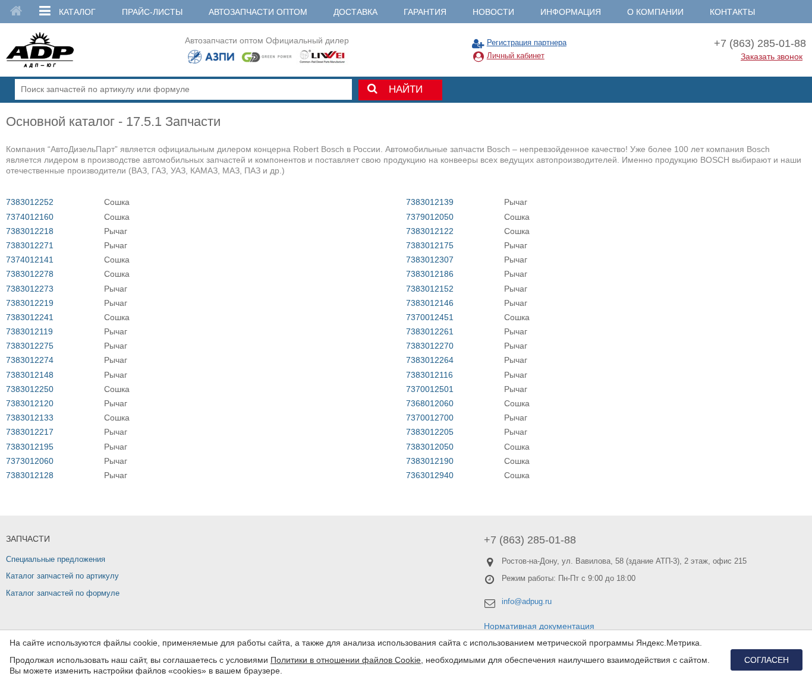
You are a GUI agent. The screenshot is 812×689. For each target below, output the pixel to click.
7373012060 (29, 461)
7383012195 (29, 446)
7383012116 (429, 375)
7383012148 (29, 375)
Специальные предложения (55, 559)
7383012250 (29, 389)
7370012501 (430, 389)
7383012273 (29, 288)
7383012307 (430, 259)
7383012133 (29, 417)
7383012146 (430, 303)
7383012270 (430, 345)
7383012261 (430, 331)
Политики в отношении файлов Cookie (345, 660)
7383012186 (430, 274)
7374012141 (29, 259)
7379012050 (430, 217)
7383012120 (29, 403)
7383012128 (29, 475)
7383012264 (430, 360)
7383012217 (29, 432)
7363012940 (430, 475)
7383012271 (29, 245)
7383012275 (29, 345)
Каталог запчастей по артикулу (62, 575)
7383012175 (430, 245)
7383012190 (430, 461)
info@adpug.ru (527, 601)
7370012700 (430, 417)
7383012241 (29, 317)
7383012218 (29, 231)
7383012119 (29, 331)
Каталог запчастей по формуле (62, 593)
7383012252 (29, 202)
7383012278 (29, 274)
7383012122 (430, 231)
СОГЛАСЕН (766, 660)
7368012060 (430, 403)
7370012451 (430, 317)
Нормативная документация (539, 626)
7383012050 (430, 446)
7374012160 (29, 217)
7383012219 (29, 303)
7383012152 (430, 288)
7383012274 (29, 360)
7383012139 (430, 202)
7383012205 (430, 432)
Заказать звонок (771, 56)
